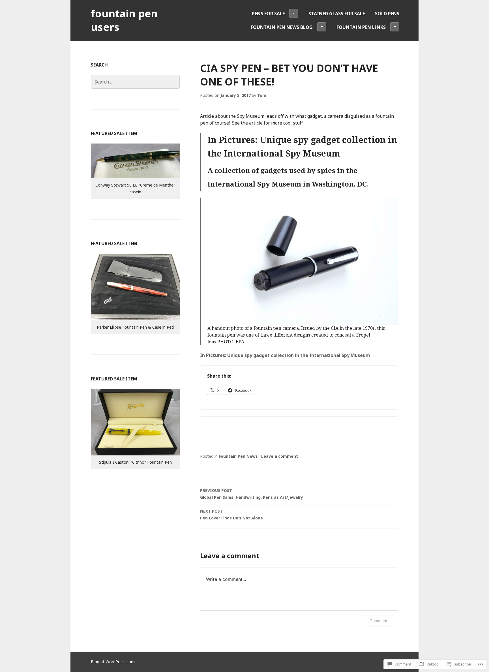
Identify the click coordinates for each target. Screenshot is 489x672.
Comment (378, 620)
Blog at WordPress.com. (113, 661)
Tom (261, 95)
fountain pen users (124, 20)
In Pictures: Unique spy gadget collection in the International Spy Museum (285, 355)
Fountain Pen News (238, 456)
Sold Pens (387, 13)
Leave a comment (279, 456)
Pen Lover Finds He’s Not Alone (231, 514)
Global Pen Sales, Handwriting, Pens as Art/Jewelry (251, 494)
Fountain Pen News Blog (282, 27)
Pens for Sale (268, 13)
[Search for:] (135, 82)
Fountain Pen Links (361, 27)
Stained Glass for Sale (336, 13)
